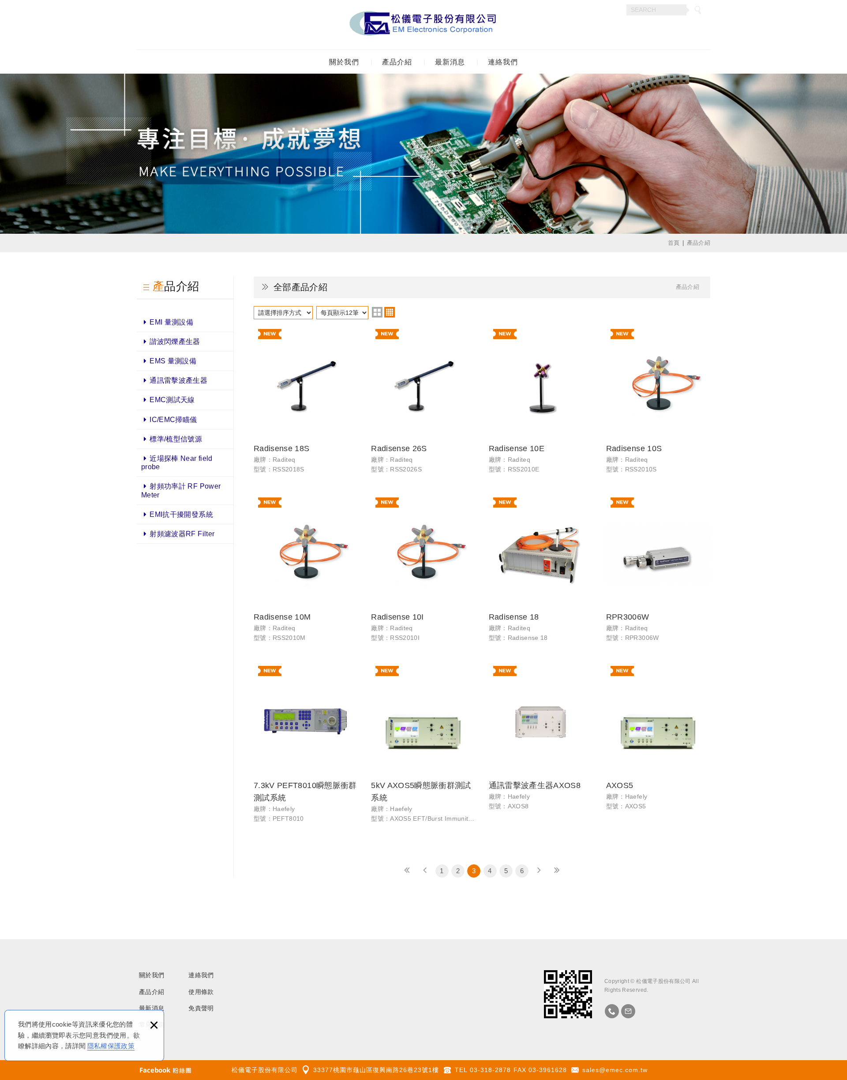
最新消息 (450, 62)
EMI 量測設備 (171, 322)
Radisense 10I (423, 574)
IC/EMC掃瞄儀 (173, 419)
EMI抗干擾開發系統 (181, 514)
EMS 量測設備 (173, 361)
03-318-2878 (490, 1069)
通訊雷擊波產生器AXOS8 (541, 742)
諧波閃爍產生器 (175, 341)
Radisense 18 (541, 574)
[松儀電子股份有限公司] (423, 25)
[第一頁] (407, 871)
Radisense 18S (306, 405)
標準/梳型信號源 (176, 439)
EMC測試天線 (172, 400)
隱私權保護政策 (111, 1046)
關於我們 (344, 62)
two (377, 312)
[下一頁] (539, 871)
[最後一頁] (556, 871)
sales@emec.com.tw (615, 1069)
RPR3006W (658, 574)
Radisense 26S (423, 405)
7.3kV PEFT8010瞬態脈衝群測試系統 (306, 748)
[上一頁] (424, 871)
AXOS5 (658, 742)
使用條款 (201, 991)
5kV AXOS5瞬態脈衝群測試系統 (423, 748)
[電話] (612, 1011)
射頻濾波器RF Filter (182, 534)
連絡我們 (503, 62)
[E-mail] (628, 1011)
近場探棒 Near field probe (177, 463)
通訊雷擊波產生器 (178, 380)
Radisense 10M (306, 574)
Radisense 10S (658, 405)
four (389, 312)
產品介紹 (397, 62)
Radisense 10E (541, 405)
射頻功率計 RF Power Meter (181, 490)
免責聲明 (201, 1008)
